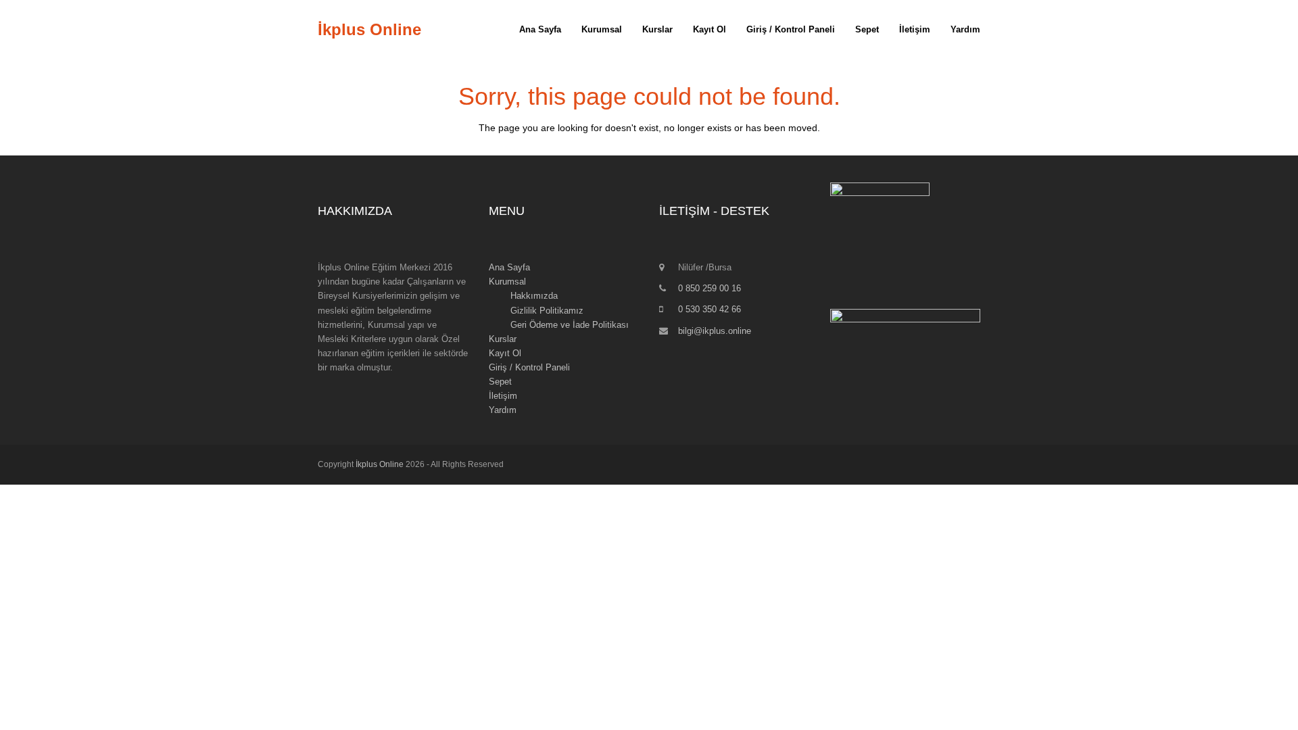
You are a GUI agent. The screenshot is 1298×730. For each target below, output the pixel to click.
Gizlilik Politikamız (546, 311)
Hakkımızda (534, 296)
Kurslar (502, 339)
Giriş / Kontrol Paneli (529, 367)
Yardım (502, 410)
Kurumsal (507, 281)
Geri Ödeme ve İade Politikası (569, 325)
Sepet (500, 381)
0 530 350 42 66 (709, 309)
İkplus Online (369, 29)
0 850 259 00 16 (709, 288)
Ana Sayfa (509, 267)
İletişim (503, 396)
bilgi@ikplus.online (714, 331)
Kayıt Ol (505, 353)
